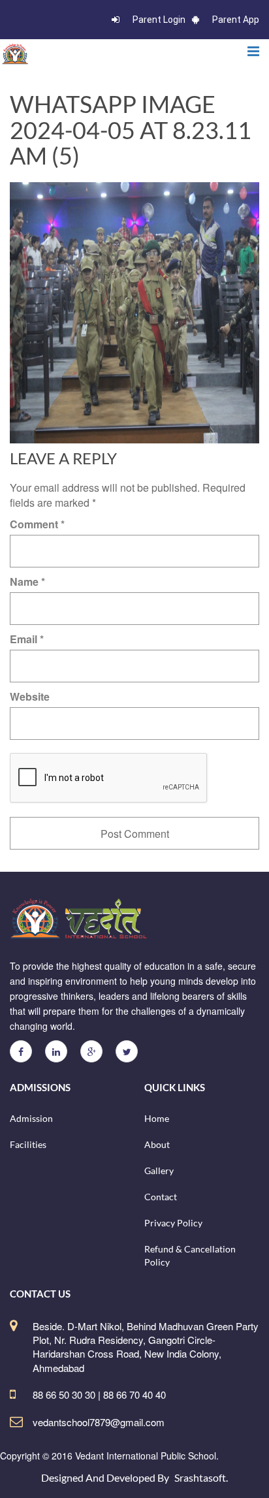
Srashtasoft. (201, 1477)
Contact (160, 1196)
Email (27, 638)
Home (156, 1118)
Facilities (28, 1144)
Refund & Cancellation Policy (190, 1255)
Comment (37, 524)
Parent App (235, 19)
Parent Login (159, 19)
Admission (31, 1118)
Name (27, 581)
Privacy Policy (173, 1222)
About (157, 1144)
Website (30, 696)
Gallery (159, 1170)
